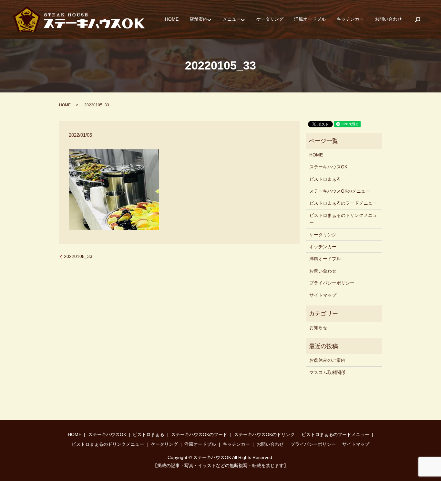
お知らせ (318, 327)
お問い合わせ (388, 19)
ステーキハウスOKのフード (199, 434)
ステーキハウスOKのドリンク (264, 434)
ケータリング (269, 19)
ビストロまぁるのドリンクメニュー (343, 219)
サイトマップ (322, 295)
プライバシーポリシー (331, 282)
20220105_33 (78, 256)
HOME (172, 19)
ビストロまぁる (325, 179)
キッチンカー (350, 19)
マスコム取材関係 (327, 372)
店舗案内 (199, 19)
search (417, 19)
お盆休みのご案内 (327, 360)
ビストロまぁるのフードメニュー (343, 203)
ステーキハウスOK (328, 166)
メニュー (232, 19)
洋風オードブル (310, 19)
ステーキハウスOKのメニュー (339, 191)
